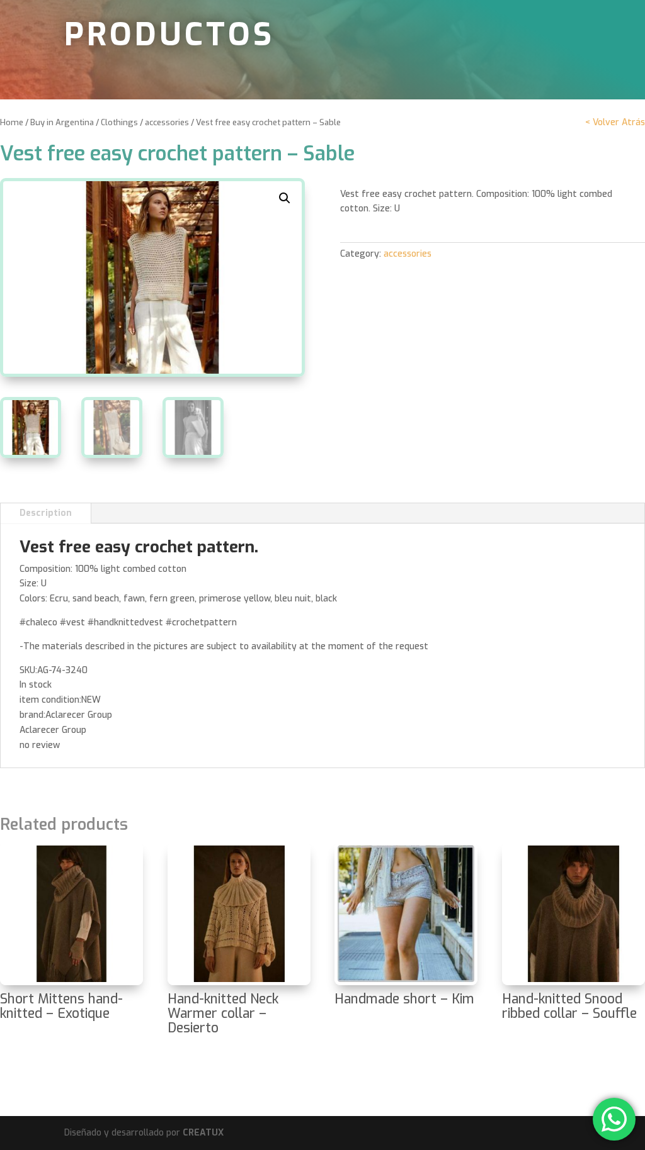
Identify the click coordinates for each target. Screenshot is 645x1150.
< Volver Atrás (615, 122)
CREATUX (203, 1133)
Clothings (119, 122)
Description (46, 513)
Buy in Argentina (62, 122)
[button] (284, 198)
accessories (167, 122)
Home (11, 122)
